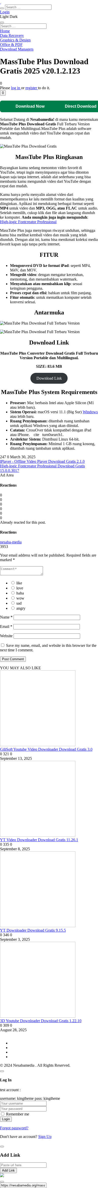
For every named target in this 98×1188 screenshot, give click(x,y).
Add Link (8, 1170)
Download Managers (16, 49)
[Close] (2, 1071)
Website (6, 636)
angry (20, 608)
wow (20, 598)
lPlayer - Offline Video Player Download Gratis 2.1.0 (42, 461)
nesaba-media (11, 542)
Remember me (17, 1114)
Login (5, 12)
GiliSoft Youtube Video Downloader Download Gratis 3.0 (46, 749)
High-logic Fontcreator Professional (28, 222)
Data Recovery (12, 35)
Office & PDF (11, 44)
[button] (3, 93)
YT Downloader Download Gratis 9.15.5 (33, 930)
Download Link (49, 378)
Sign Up (45, 1136)
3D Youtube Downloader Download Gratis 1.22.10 (40, 1021)
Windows (90, 412)
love (19, 588)
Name (6, 617)
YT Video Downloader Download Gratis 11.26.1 (39, 840)
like (19, 583)
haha (20, 593)
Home (5, 31)
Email (6, 626)
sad (19, 603)
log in (16, 88)
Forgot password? (14, 1128)
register (31, 88)
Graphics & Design (15, 40)
